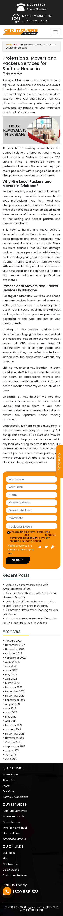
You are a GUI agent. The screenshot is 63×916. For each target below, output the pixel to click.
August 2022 (12, 662)
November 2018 (14, 738)
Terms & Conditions (15, 797)
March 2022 (12, 683)
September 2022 (15, 657)
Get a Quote (59, 461)
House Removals (13, 816)
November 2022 (14, 649)
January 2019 (13, 729)
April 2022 (11, 679)
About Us (9, 780)
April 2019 (10, 721)
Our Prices (9, 853)
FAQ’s (6, 785)
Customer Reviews (15, 875)
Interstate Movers (14, 839)
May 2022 (11, 674)
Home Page (10, 774)
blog (16, 44)
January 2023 (13, 641)
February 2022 (13, 687)
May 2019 (10, 717)
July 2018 (10, 755)
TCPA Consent (37, 534)
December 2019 (14, 695)
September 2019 (15, 700)
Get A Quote (11, 870)
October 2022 (13, 653)
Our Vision (9, 791)
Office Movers (12, 822)
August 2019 (12, 704)
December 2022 (15, 645)
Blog (5, 858)
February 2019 (13, 725)
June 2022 (11, 670)
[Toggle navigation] (55, 31)
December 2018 (14, 733)
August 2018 (12, 750)
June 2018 (11, 759)
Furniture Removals (15, 811)
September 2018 (15, 746)
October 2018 (13, 742)
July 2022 (10, 666)
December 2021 (14, 691)
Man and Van (11, 833)
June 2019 (11, 712)
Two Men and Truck (15, 827)
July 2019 (10, 708)
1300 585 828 (26, 892)
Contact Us (10, 864)
